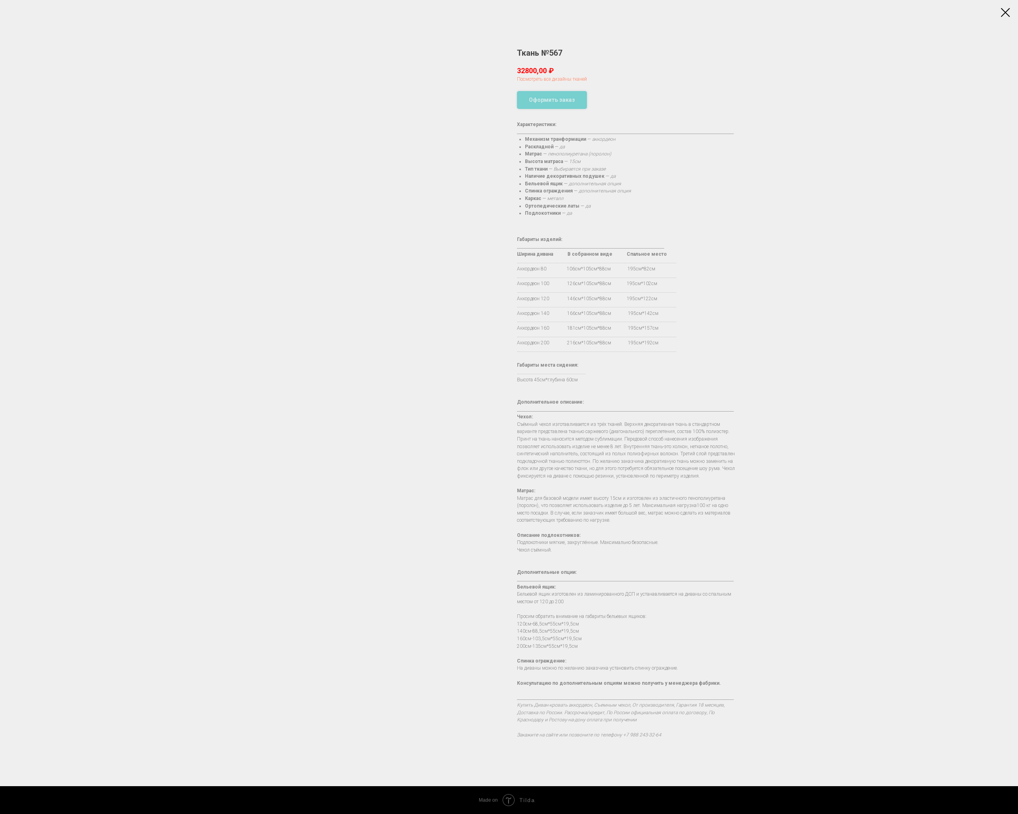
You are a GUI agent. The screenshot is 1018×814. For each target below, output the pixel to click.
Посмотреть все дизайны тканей (552, 79)
